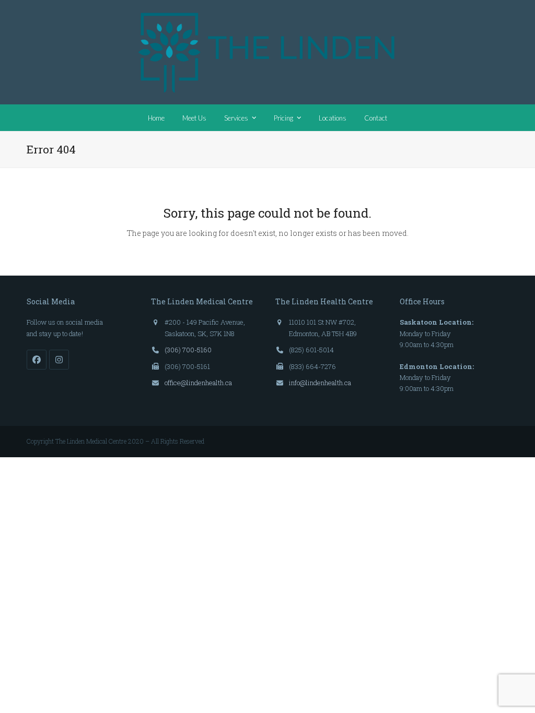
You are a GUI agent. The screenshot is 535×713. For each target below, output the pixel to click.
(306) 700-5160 (188, 349)
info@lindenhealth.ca (320, 382)
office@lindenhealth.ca (198, 382)
